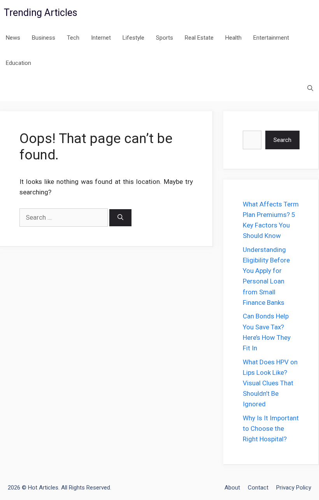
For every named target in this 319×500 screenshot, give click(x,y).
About (232, 487)
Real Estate (199, 37)
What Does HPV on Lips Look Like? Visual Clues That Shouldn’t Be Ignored (270, 383)
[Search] (120, 218)
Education (18, 62)
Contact (258, 487)
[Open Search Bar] (310, 88)
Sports (164, 37)
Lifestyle (133, 37)
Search (282, 139)
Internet (101, 37)
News (13, 37)
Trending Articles (40, 12)
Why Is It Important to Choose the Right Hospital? (271, 428)
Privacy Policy (293, 487)
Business (43, 37)
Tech (73, 37)
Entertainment (271, 37)
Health (233, 37)
